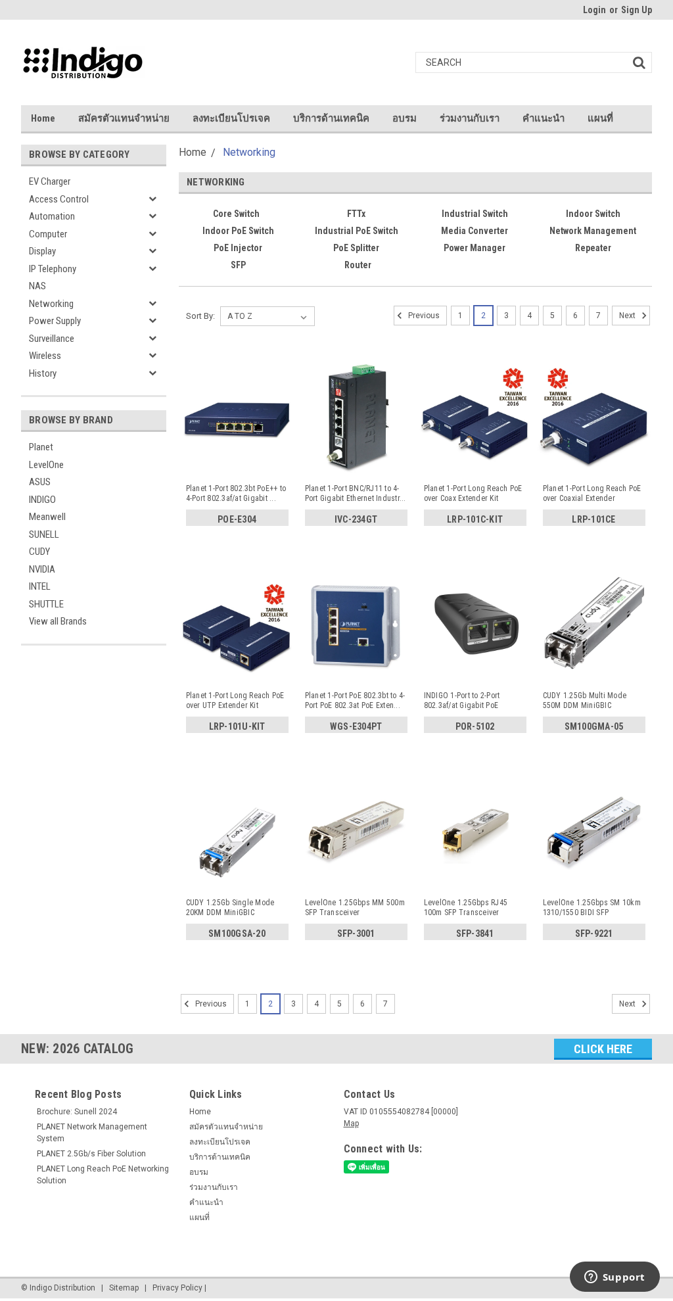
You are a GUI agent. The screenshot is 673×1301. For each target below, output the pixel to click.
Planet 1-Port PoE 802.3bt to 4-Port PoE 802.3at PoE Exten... (355, 700)
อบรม (404, 118)
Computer (48, 234)
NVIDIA (42, 569)
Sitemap (124, 1287)
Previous (423, 315)
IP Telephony (52, 269)
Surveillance (51, 338)
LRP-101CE (593, 519)
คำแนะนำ (543, 118)
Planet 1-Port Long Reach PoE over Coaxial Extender (592, 493)
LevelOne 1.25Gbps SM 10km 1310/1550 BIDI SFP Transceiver (592, 908)
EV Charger (49, 181)
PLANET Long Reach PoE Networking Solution (103, 1174)
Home (43, 118)
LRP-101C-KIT (475, 519)
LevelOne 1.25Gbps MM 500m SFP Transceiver (355, 907)
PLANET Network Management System (92, 1132)
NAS (37, 286)
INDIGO (42, 500)
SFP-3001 (356, 933)
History (43, 373)
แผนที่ (600, 118)
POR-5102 (475, 726)
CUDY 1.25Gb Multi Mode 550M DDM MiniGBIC (585, 700)
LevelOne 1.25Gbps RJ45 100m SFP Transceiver (466, 907)
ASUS (40, 482)
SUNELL (44, 534)
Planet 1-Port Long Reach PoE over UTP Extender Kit (235, 700)
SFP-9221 (594, 933)
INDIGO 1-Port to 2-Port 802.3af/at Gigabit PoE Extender (462, 701)
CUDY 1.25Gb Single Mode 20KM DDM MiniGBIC (230, 907)
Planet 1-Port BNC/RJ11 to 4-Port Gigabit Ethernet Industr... (355, 493)
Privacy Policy (177, 1287)
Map (351, 1123)
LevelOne (46, 465)
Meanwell (47, 517)
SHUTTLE (46, 604)
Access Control (59, 199)
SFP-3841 (475, 933)
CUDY (39, 551)
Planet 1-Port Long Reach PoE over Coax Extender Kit (473, 493)
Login (594, 10)
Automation (52, 216)
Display (42, 251)
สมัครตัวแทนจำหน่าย (124, 118)
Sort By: (200, 316)
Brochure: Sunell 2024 (77, 1111)
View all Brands (58, 621)
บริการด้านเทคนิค (331, 118)
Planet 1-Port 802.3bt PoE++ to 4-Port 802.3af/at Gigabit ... (236, 493)
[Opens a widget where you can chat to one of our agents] (614, 1278)
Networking (51, 304)
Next (628, 315)
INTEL (40, 586)
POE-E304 (237, 519)
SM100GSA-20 (237, 933)
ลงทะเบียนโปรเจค (231, 118)
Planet (41, 447)
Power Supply (55, 321)
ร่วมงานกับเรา (469, 118)
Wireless (45, 356)
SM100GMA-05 (594, 726)
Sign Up (636, 10)
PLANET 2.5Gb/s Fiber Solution (91, 1153)
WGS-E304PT (356, 726)
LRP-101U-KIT (237, 726)
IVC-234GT (356, 519)
